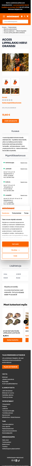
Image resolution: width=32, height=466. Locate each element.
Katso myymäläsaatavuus (11, 103)
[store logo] (13, 16)
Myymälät (5, 381)
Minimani (5, 377)
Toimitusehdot (6, 442)
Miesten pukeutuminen (10, 29)
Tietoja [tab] (26, 213)
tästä (26, 5)
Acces (4, 97)
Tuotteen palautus (8, 424)
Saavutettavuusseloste (9, 431)
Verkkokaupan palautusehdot (11, 448)
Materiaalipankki (7, 433)
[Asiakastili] (25, 16)
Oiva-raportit (6, 426)
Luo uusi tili (13, 294)
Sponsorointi (6, 415)
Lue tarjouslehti (18, 5)
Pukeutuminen (12, 27)
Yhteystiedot (6, 404)
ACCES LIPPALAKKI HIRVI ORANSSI (14, 32)
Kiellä (15, 256)
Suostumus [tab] (5, 213)
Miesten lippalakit (21, 31)
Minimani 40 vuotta (8, 393)
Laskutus (5, 408)
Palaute (4, 406)
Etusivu (4, 27)
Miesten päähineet (9, 31)
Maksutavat (6, 444)
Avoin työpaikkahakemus (10, 383)
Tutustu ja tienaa (7, 397)
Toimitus (4, 446)
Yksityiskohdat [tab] (16, 213)
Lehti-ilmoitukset (7, 390)
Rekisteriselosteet (8, 428)
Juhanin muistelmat (8, 379)
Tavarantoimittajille (8, 411)
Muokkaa (14, 250)
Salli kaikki (15, 244)
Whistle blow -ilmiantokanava (11, 417)
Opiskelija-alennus (7, 395)
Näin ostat (5, 440)
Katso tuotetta (12, 340)
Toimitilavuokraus (7, 413)
